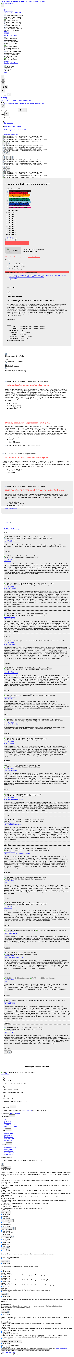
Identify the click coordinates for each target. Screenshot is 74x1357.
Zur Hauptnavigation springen (36, 1)
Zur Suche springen (22, 1)
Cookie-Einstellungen (10, 1126)
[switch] (1, 1169)
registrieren (7, 99)
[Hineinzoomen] (12, 157)
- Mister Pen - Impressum (8, 1352)
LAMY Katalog (8, 1149)
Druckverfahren (8, 1137)
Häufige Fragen (8, 1135)
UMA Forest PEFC (9, 644)
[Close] (3, 106)
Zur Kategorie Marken (10, 35)
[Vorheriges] (2, 5)
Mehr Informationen (62, 1348)
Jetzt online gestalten (11, 508)
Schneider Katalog (9, 1152)
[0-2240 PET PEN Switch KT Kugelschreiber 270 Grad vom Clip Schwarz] (25, 139)
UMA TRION (8, 981)
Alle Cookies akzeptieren (42, 1350)
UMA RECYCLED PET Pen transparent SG (17, 853)
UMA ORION (8, 698)
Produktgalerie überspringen (12, 529)
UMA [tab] (8, 522)
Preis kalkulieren (10, 239)
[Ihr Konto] (3, 91)
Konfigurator (8, 1140)
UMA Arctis (7, 561)
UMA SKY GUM (9, 882)
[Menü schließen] (5, 14)
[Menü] (3, 80)
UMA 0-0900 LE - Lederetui (12, 542)
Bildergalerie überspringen (10, 134)
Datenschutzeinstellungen (8, 1350)
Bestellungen (27, 100)
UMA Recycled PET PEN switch (13, 799)
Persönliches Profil (12, 100)
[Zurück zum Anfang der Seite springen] (2, 1164)
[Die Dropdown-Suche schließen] (24, 110)
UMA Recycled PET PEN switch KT (15, 130)
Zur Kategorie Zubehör (11, 63)
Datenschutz (7, 1123)
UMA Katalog (8, 1154)
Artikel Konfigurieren (11, 238)
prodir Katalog (8, 1151)
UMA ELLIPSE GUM (10, 618)
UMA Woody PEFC (10, 1003)
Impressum (7, 1121)
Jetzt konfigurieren (9, 540)
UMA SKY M (8, 908)
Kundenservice (8, 1133)
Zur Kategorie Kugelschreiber (12, 12)
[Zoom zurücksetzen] (8, 157)
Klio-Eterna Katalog (10, 1147)
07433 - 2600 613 (27, 1110)
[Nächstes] (2, 76)
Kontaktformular (15, 1113)
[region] (37, 157)
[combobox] (9, 111)
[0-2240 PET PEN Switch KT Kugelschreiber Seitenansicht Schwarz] (23, 136)
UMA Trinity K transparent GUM (13, 957)
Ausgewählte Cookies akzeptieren (25, 1350)
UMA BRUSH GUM (10, 588)
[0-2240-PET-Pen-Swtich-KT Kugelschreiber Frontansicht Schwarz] (22, 141)
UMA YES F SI (8, 1032)
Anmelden (4, 97)
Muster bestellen (17, 243)
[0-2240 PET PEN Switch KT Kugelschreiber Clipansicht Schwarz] (22, 138)
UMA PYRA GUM (9, 743)
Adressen (20, 100)
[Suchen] (4, 87)
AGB (5, 1119)
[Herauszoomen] (4, 157)
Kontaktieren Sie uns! (34, 257)
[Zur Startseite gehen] (7, 3)
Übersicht (4, 100)
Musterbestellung (9, 1138)
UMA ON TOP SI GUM (11, 673)
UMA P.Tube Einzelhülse (11, 724)
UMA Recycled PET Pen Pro (12, 770)
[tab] (37, 276)
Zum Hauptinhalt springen (8, 1)
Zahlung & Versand (10, 1124)
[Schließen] (3, 155)
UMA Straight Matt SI (10, 933)
